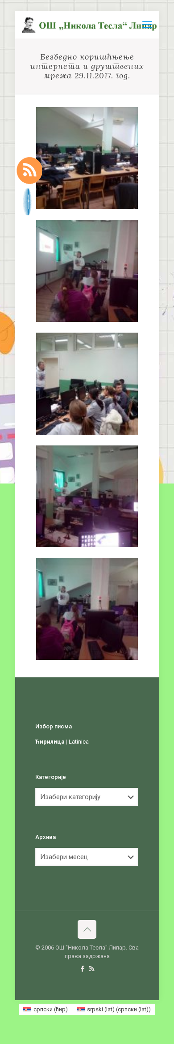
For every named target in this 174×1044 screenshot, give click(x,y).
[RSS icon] (91, 969)
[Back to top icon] (87, 929)
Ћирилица (50, 741)
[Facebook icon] (82, 969)
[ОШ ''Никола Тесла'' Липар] (90, 24)
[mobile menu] (147, 24)
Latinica (79, 741)
